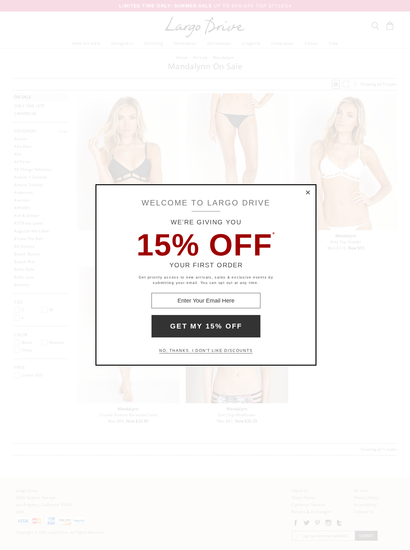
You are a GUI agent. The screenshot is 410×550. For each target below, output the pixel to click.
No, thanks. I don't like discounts (206, 350)
